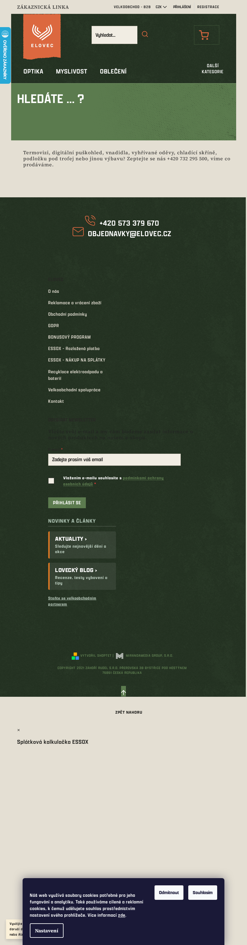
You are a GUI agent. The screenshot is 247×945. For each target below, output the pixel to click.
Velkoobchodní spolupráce (74, 389)
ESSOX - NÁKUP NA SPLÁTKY (76, 360)
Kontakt (56, 401)
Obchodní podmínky (67, 314)
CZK (159, 6)
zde (121, 915)
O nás (53, 291)
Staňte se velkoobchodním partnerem (72, 600)
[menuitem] (33, 71)
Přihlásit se (67, 502)
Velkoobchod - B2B (132, 6)
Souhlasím (203, 892)
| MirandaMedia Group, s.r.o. (143, 655)
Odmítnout (169, 892)
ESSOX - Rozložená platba (74, 348)
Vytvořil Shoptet (96, 655)
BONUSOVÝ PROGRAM (69, 337)
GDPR (53, 325)
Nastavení (46, 930)
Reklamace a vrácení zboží (75, 302)
